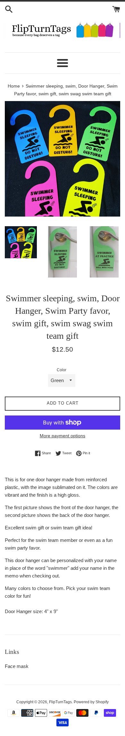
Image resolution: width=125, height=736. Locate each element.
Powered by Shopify (91, 702)
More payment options (62, 435)
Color (61, 370)
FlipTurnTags (60, 702)
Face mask (17, 666)
